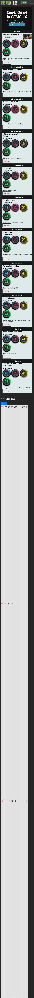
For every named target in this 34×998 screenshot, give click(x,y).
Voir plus (7, 63)
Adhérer (24, 3)
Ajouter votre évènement (17, 25)
